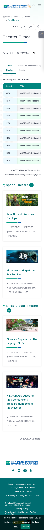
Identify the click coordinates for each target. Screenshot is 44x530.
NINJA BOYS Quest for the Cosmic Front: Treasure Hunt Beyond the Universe (20, 401)
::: (1, 18)
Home (7, 17)
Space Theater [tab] (9, 68)
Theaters (27, 17)
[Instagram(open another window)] (19, 470)
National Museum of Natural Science (16, 6)
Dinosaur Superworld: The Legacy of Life (21, 341)
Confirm (25, 527)
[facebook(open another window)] (13, 470)
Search (33, 5)
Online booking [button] (34, 66)
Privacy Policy (22, 508)
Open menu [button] (39, 5)
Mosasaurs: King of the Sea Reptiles (20, 272)
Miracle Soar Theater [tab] (22, 68)
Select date (8, 53)
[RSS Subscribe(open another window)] (31, 470)
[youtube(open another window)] (25, 470)
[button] (22, 26)
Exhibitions (17, 17)
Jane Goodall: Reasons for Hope (20, 216)
